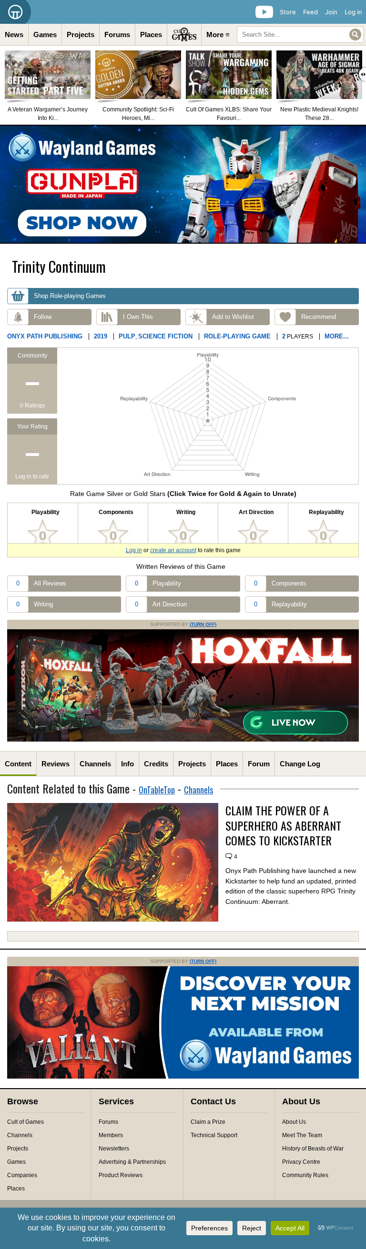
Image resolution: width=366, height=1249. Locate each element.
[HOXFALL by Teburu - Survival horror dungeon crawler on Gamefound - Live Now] (183, 739)
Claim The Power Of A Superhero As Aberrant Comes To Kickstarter (283, 825)
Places (151, 34)
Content (18, 764)
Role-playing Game (237, 336)
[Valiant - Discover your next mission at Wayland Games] (183, 1076)
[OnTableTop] (15, 12)
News (14, 34)
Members (111, 1135)
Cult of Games (25, 1122)
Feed (310, 12)
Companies (22, 1175)
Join (331, 12)
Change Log (300, 764)
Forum (259, 764)
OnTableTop (157, 789)
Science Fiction (165, 336)
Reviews (55, 764)
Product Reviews (120, 1175)
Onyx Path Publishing (44, 336)
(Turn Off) (203, 624)
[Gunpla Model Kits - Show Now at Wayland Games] (183, 184)
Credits (156, 764)
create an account (173, 550)
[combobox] (300, 34)
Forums (117, 34)
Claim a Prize (208, 1122)
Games (45, 34)
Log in (353, 12)
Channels (95, 764)
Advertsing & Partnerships (132, 1162)
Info (127, 764)
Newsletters (114, 1148)
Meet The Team (302, 1135)
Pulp (127, 336)
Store (288, 12)
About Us (294, 1122)
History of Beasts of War (313, 1148)
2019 (100, 336)
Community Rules (305, 1175)
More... (337, 336)
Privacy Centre (301, 1162)
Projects (80, 34)
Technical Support (214, 1135)
